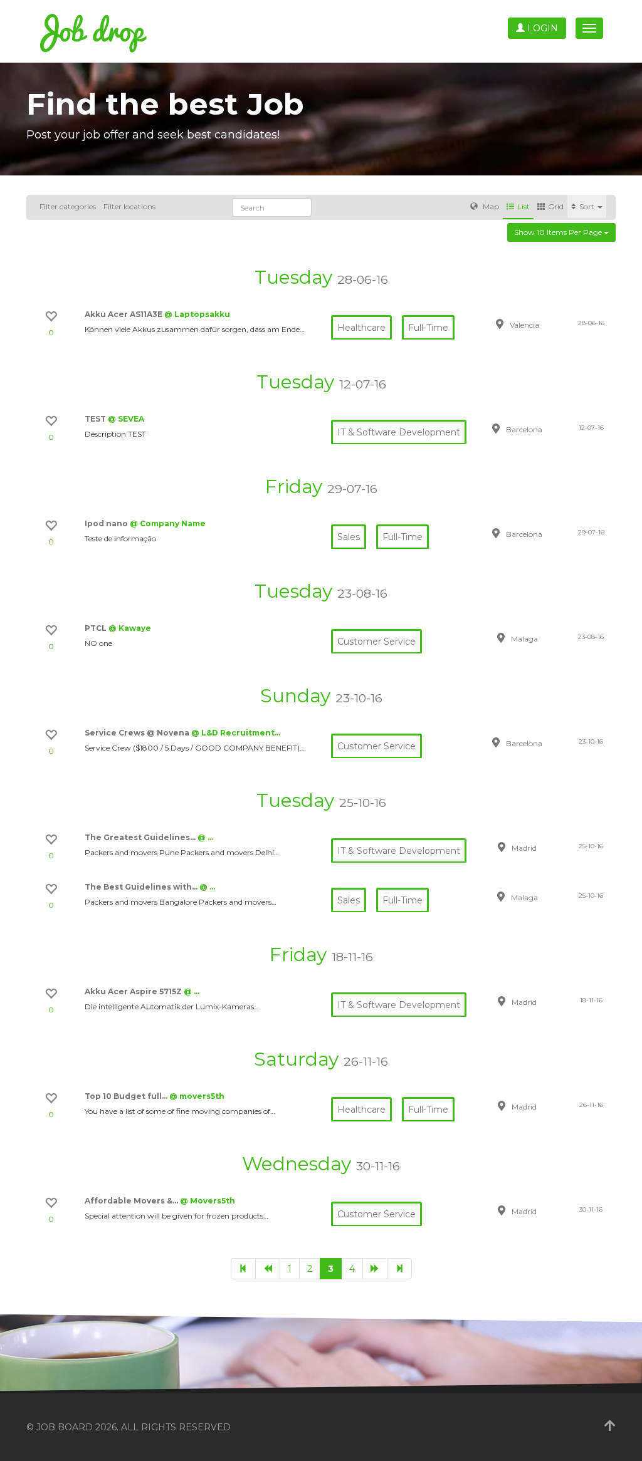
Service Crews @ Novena (138, 732)
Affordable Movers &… (132, 1200)
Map (490, 206)
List (523, 206)
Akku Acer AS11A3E (124, 314)
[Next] (374, 1268)
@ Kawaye (129, 628)
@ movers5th (196, 1096)
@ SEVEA (126, 419)
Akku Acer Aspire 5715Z (134, 991)
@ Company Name (168, 523)
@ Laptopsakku (197, 314)
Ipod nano (107, 523)
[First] (243, 1268)
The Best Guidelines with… (142, 887)
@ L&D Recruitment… (235, 732)
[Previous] (267, 1268)
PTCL (96, 628)
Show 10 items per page (559, 232)
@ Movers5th (207, 1200)
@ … (205, 837)
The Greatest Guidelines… (141, 837)
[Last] (399, 1268)
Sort (587, 206)
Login (541, 28)
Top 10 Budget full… (127, 1096)
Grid (556, 206)
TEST (96, 419)
